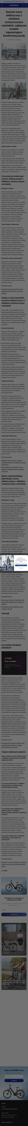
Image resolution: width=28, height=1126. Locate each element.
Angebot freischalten (21, 565)
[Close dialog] (27, 555)
